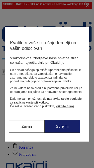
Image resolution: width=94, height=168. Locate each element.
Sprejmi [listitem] (62, 126)
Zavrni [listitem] (27, 126)
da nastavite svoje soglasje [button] (62, 98)
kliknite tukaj (65, 106)
